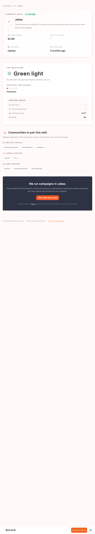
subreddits (7, 6)
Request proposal (79, 530)
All (14, 6)
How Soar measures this (56, 221)
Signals (33, 204)
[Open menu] (90, 530)
